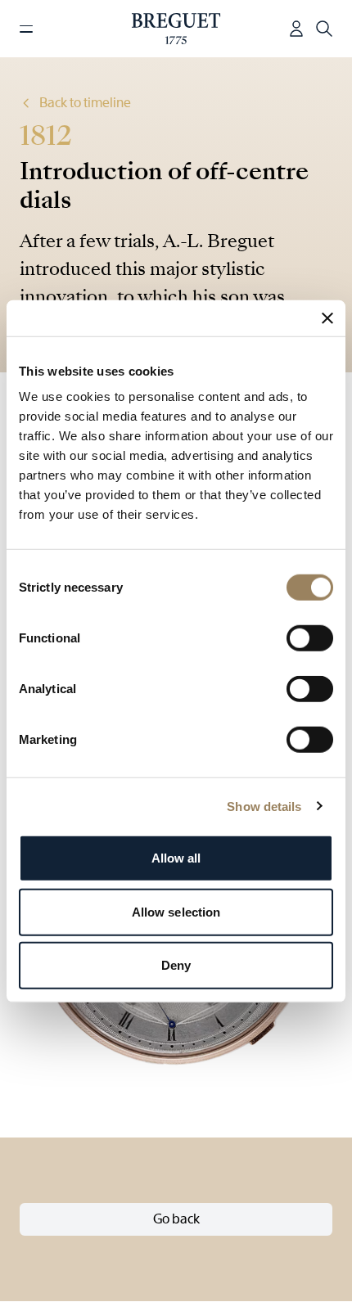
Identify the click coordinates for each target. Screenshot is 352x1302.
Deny (176, 965)
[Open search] (324, 29)
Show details (264, 806)
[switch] (310, 638)
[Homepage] (176, 28)
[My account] (296, 29)
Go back (176, 1219)
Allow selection (176, 911)
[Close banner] (327, 317)
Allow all (176, 858)
